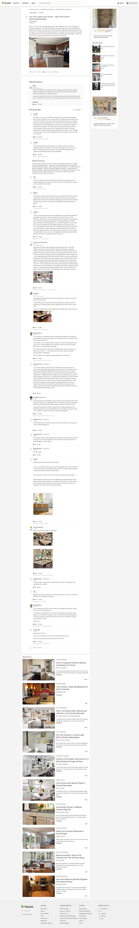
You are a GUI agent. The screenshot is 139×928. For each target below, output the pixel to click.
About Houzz (44, 908)
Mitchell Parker (62, 884)
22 (87, 872)
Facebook (103, 913)
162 (87, 727)
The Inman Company (64, 740)
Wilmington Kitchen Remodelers (51, 170)
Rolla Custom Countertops (54, 171)
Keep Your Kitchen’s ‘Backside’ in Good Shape (70, 832)
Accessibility (82, 916)
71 (87, 703)
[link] (35, 102)
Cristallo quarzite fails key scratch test (107, 65)
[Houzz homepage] (6, 3)
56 (87, 824)
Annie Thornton (62, 668)
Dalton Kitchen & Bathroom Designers (58, 167)
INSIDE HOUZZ (60, 780)
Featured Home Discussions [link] (47, 9)
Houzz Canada (82, 908)
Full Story (59, 675)
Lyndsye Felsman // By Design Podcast (69, 716)
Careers (43, 911)
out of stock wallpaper (106, 74)
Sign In (81, 923)
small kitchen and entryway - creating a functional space (108, 84)
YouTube (103, 916)
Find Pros (16, 3)
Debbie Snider (62, 692)
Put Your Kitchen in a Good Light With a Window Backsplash (70, 736)
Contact (81, 920)
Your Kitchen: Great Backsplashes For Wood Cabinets (72, 688)
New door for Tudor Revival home (108, 56)
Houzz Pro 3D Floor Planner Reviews (69, 918)
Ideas (33, 3)
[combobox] (62, 3)
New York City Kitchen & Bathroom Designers (54, 168)
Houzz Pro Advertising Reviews (68, 916)
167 (87, 896)
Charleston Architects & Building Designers (60, 165)
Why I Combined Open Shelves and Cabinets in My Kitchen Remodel (71, 712)
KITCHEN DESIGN (61, 683)
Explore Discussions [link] (34, 9)
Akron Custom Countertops (46, 173)
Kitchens (41, 12)
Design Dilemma (33, 12)
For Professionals (64, 908)
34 (87, 799)
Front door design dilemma (108, 46)
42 (87, 751)
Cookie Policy (44, 918)
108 (87, 679)
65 (87, 775)
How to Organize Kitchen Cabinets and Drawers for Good (71, 664)
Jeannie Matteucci (63, 764)
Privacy (42, 913)
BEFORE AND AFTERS (61, 876)
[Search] (40, 3)
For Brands (62, 920)
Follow (57, 72)
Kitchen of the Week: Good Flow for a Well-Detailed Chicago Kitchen (72, 760)
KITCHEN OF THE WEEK (62, 756)
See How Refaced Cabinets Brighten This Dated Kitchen (72, 880)
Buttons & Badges (64, 923)
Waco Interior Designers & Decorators (62, 163)
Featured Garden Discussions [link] (63, 9)
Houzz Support (83, 918)
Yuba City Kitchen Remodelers (68, 170)
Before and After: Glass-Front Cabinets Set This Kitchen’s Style (70, 856)
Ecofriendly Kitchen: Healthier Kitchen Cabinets (69, 808)
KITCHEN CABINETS (61, 708)
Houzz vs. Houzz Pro (65, 911)
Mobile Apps (44, 920)
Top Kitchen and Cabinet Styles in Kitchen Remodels (70, 784)
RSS (102, 918)
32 (87, 848)
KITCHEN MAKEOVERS (62, 852)
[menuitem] (16, 3)
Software (25, 3)
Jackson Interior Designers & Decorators (42, 163)
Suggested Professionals (85, 913)
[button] (57, 96)
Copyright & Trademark (46, 923)
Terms (42, 916)
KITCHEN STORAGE (61, 659)
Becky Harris (61, 836)
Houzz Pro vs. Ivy (64, 913)
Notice (47, 913)
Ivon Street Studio (63, 812)
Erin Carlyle (61, 788)
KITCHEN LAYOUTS (61, 828)
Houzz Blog (104, 908)
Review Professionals (84, 911)
